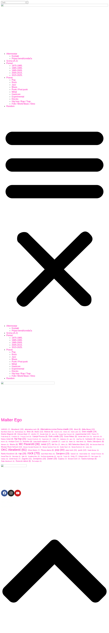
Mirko (64, 444)
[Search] (27, 2)
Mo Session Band (97, 444)
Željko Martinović (7, 461)
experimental (83, 434)
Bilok (30, 432)
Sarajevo (62, 453)
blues (39, 432)
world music (14, 459)
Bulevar (48, 432)
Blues (14, 87)
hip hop (20, 439)
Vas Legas (96, 456)
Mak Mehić (81, 441)
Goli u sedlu (56, 436)
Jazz (14, 85)
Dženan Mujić (23, 434)
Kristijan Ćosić (15, 441)
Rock (14, 82)
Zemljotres (39, 459)
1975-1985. (17, 66)
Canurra (58, 432)
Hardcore (16, 94)
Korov (4, 441)
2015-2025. (17, 75)
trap (59, 456)
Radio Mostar (93, 450)
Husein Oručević (34, 439)
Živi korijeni (37, 461)
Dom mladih (89, 431)
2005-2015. (17, 73)
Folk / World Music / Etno (23, 104)
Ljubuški (55, 441)
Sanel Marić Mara (48, 454)
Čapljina (62, 459)
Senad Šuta (6, 456)
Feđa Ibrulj (5, 436)
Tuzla (66, 456)
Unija (74, 456)
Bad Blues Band (7, 432)
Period (9, 63)
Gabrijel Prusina (39, 436)
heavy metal (7, 439)
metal (46, 444)
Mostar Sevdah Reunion (32, 447)
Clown (66, 432)
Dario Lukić (76, 432)
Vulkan (4, 459)
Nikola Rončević (78, 447)
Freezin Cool (25, 436)
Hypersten (46, 439)
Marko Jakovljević (95, 441)
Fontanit (15, 436)
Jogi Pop (80, 439)
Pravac (9, 77)
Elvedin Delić (45, 434)
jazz (72, 439)
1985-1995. (17, 68)
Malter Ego (11, 419)
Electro (15, 99)
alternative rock (32, 429)
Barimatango (20, 432)
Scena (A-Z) (12, 61)
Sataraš (74, 454)
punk (82, 450)
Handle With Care (85, 436)
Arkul (77, 429)
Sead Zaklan (84, 454)
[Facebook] (4, 493)
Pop (14, 80)
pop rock (71, 450)
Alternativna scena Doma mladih (56, 429)
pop (59, 449)
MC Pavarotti (29, 444)
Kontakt (15, 56)
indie (56, 439)
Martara (5, 444)
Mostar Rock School (11, 447)
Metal (14, 92)
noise (89, 447)
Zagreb (27, 459)
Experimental (18, 97)
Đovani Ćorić (74, 459)
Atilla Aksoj (88, 429)
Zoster (52, 458)
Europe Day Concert (66, 434)
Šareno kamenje (89, 459)
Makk (72, 441)
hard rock (97, 436)
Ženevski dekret (23, 461)
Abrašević (17, 429)
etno (54, 434)
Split (24, 456)
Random (10, 106)
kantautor (90, 439)
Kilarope (100, 439)
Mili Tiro (56, 444)
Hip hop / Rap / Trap (21, 101)
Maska (14, 444)
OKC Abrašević (14, 449)
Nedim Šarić (65, 447)
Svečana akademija (48, 456)
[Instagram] (11, 493)
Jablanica (64, 439)
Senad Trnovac (97, 454)
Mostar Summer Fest (51, 447)
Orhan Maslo (34, 450)
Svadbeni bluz (34, 456)
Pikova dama (47, 450)
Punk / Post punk (20, 89)
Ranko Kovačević (9, 454)
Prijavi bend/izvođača (22, 58)
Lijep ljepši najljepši (41, 441)
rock (34, 453)
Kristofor (27, 441)
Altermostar (11, 54)
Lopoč (64, 441)
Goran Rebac (70, 436)
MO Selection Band (79, 444)
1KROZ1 (5, 429)
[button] (54, 216)
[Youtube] (17, 493)
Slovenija (16, 456)
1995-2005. (17, 70)
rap (22, 453)
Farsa (95, 434)
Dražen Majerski (8, 434)
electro (35, 434)
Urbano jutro (84, 456)
